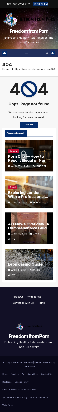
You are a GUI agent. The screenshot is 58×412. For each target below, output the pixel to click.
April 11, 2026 (19, 234)
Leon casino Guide (25, 264)
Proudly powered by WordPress (18, 362)
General (13, 151)
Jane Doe (41, 166)
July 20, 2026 (19, 202)
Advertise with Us (23, 302)
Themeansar (29, 366)
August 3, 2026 (20, 166)
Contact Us (46, 374)
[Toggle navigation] (26, 53)
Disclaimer (7, 382)
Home (5, 69)
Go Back (28, 124)
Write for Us (34, 296)
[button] (47, 53)
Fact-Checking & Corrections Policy (19, 389)
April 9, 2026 (19, 270)
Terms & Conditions (39, 397)
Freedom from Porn (29, 31)
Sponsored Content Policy (14, 397)
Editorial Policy (22, 382)
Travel (13, 187)
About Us (18, 296)
